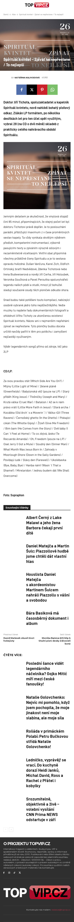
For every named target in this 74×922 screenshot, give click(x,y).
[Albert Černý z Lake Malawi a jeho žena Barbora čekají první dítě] (13, 522)
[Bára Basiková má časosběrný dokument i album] (13, 617)
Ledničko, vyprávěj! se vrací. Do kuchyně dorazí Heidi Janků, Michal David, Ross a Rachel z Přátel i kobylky (46, 772)
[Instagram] (9, 873)
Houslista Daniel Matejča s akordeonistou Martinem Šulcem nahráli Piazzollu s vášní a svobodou (48, 587)
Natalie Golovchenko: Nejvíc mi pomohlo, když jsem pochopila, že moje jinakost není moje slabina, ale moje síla (48, 707)
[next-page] (11, 829)
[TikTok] (14, 873)
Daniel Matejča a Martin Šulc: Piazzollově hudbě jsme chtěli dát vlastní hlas (47, 553)
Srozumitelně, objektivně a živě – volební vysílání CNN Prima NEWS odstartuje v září (42, 809)
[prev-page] (5, 829)
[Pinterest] (42, 90)
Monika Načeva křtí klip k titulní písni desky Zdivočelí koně (55, 641)
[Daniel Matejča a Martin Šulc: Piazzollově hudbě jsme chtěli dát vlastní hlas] (13, 550)
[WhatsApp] (52, 90)
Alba (14, 14)
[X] (32, 90)
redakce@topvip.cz (61, 909)
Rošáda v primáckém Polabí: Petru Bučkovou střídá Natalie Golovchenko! (47, 738)
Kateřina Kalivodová (27, 77)
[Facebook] (21, 90)
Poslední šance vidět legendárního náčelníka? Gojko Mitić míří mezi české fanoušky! (46, 673)
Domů (5, 14)
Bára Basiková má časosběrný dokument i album (47, 618)
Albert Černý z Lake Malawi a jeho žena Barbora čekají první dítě (44, 525)
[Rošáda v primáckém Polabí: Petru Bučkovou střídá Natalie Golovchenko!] (13, 735)
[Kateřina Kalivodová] (7, 77)
